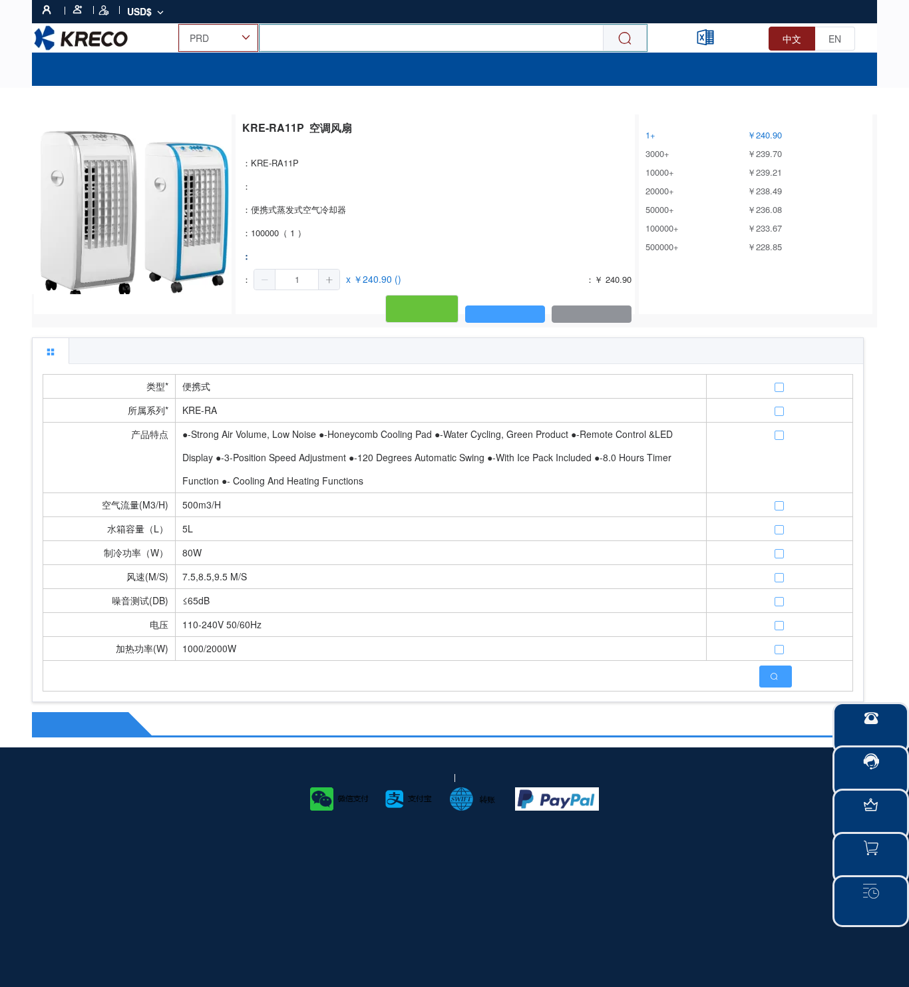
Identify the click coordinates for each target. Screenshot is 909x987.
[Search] (625, 38)
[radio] (792, 39)
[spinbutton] (297, 279)
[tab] (50, 350)
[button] (264, 280)
